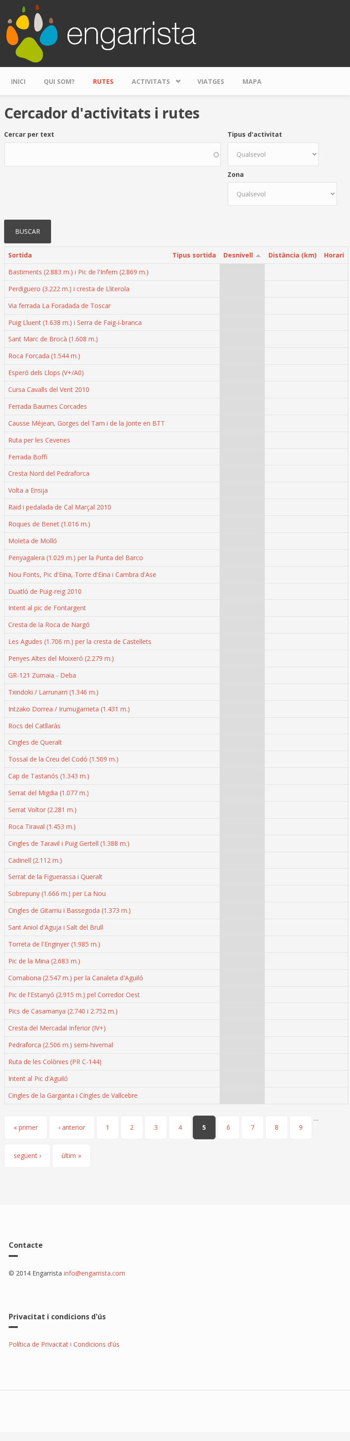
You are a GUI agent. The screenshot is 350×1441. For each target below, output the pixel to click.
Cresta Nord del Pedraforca (48, 473)
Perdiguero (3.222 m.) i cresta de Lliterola (68, 288)
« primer (26, 1127)
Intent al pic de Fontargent (47, 607)
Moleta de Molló (32, 540)
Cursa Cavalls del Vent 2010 (48, 389)
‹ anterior (71, 1127)
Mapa (252, 81)
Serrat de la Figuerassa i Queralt (55, 876)
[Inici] (101, 32)
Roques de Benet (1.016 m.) (49, 524)
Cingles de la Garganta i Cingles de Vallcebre (73, 1095)
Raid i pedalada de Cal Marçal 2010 (59, 507)
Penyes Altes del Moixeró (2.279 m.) (61, 658)
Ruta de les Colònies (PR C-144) (55, 1061)
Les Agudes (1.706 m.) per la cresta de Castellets (79, 641)
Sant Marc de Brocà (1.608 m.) (53, 339)
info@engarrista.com (94, 1273)
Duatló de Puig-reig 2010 (45, 591)
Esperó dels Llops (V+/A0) (46, 372)
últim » (71, 1155)
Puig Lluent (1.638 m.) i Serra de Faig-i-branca (75, 322)
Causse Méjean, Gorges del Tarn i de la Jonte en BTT (86, 423)
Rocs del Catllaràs (34, 725)
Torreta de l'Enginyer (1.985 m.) (54, 944)
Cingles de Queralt (35, 742)
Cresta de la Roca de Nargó (49, 624)
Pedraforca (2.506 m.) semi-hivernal (60, 1044)
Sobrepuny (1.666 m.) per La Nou (57, 893)
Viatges (210, 81)
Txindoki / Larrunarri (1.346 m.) (53, 692)
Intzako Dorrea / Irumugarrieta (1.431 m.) (69, 709)
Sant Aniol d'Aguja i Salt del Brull (55, 927)
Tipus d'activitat (254, 134)
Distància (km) (292, 255)
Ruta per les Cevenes (39, 440)
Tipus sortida (194, 255)
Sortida (20, 255)
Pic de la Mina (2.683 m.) (44, 961)
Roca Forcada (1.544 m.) (44, 355)
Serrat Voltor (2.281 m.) (42, 809)
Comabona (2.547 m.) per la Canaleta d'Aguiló (75, 977)
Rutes (103, 81)
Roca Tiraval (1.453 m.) (42, 826)
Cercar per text (29, 134)
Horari (334, 255)
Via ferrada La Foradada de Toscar (59, 305)
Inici (18, 81)
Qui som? (59, 81)
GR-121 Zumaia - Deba (42, 675)
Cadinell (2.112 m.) (35, 860)
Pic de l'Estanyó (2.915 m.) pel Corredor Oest (74, 994)
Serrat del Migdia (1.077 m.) (48, 792)
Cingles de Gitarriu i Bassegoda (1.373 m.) (69, 910)
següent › (27, 1155)
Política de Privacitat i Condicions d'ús (64, 1344)
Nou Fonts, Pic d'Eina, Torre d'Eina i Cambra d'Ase (82, 574)
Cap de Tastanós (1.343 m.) (48, 776)
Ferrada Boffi (27, 457)
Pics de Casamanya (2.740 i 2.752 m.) (63, 1011)
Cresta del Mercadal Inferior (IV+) (57, 1028)
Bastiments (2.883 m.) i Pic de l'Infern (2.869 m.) (78, 272)
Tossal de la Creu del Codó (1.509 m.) (63, 759)
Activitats (146, 79)
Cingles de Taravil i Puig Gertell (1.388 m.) (68, 843)
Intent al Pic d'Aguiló (38, 1078)
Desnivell (238, 255)
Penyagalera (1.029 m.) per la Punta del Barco (75, 557)
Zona (235, 174)
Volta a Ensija (28, 490)
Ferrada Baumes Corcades (47, 406)
